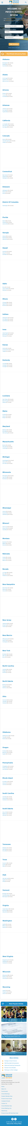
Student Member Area (6, 1096)
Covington (7, 366)
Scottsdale (7, 96)
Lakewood (8, 623)
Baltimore (7, 430)
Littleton (7, 142)
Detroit (7, 462)
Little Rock (7, 109)
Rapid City (7, 813)
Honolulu (7, 251)
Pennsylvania (8, 763)
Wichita (7, 348)
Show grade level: (9, 35)
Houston (7, 863)
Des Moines (8, 334)
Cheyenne (7, 992)
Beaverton (7, 752)
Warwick (7, 783)
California (6, 120)
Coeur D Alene (8, 288)
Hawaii (5, 248)
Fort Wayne (8, 319)
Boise (6, 287)
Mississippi (7, 508)
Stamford (7, 176)
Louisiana (6, 396)
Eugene (7, 754)
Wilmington (8, 190)
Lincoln (7, 559)
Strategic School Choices (10, 1061)
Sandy (6, 881)
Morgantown (8, 960)
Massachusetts (8, 441)
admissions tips (9, 20)
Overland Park (8, 350)
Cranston (7, 784)
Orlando (7, 222)
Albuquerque (8, 639)
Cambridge (7, 448)
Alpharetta (7, 239)
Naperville (7, 304)
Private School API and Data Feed (9, 1113)
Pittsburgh (8, 768)
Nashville (7, 849)
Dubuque (7, 336)
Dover (6, 193)
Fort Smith (7, 110)
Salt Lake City (8, 878)
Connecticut (7, 171)
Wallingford (8, 178)
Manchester (8, 588)
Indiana (5, 314)
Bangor (7, 417)
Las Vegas (7, 572)
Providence (8, 781)
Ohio (4, 696)
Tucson (7, 95)
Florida (5, 217)
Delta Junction (8, 81)
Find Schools (4, 1091)
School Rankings (5, 1094)
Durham (7, 672)
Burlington (7, 893)
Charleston (7, 800)
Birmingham (8, 63)
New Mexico (7, 635)
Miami (7, 221)
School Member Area (6, 1106)
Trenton (7, 626)
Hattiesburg (7, 514)
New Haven (7, 175)
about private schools (12, 19)
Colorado (6, 136)
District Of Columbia (10, 202)
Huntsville (7, 66)
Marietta (7, 237)
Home (2, 1086)
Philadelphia (8, 766)
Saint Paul (7, 477)
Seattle (7, 924)
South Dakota (8, 808)
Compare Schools (5, 1101)
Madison (7, 977)
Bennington (7, 896)
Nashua (7, 589)
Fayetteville (7, 112)
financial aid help (20, 20)
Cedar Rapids (8, 333)
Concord (7, 591)
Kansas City (8, 528)
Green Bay (7, 978)
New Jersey (7, 620)
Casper (6, 990)
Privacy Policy (17, 1124)
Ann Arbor (7, 463)
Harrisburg (7, 769)
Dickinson (7, 687)
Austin (7, 864)
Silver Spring (8, 433)
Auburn (7, 416)
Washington (8, 205)
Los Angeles (8, 124)
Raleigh (7, 671)
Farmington (8, 642)
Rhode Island (8, 778)
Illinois (5, 299)
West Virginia (8, 956)
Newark (7, 192)
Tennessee (7, 844)
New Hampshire (9, 584)
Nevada (5, 569)
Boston (7, 445)
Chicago (7, 302)
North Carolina (8, 666)
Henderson (8, 575)
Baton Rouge (8, 401)
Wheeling (7, 961)
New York (6, 650)
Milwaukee (8, 975)
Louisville (7, 363)
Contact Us (4, 1103)
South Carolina (8, 793)
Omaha (7, 557)
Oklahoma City (8, 735)
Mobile (7, 64)
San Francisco (8, 125)
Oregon (5, 747)
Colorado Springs (9, 141)
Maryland (6, 426)
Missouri (6, 523)
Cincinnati (7, 700)
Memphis (7, 848)
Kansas (5, 345)
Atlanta (7, 236)
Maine (5, 411)
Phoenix (7, 93)
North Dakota (8, 681)
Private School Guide (6, 1099)
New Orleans (8, 399)
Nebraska (6, 554)
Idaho (5, 283)
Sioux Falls (7, 812)
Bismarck (7, 685)
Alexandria (7, 912)
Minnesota (7, 472)
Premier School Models (10, 1068)
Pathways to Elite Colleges (11, 1070)
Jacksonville (8, 224)
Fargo (6, 686)
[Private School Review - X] (12, 1119)
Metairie (7, 402)
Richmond (7, 910)
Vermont (6, 890)
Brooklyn (7, 654)
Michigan (6, 457)
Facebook (15, 1119)
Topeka (7, 351)
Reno (6, 574)
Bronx (6, 657)
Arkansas (6, 105)
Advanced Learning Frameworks (12, 1065)
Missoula (7, 545)
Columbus (7, 701)
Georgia (6, 233)
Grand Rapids (8, 460)
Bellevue (7, 560)
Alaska (5, 75)
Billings (7, 543)
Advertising (4, 1111)
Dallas (7, 866)
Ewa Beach (7, 254)
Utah (4, 875)
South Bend (8, 321)
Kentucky (6, 360)
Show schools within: (10, 30)
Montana (6, 538)
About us (3, 1089)
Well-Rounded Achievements (11, 1063)
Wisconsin (6, 972)
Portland (7, 414)
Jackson (7, 511)
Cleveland (7, 703)
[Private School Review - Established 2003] (14, 2)
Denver (7, 139)
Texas (5, 859)
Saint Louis (8, 527)
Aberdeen (7, 815)
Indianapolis (8, 318)
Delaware (6, 187)
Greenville (7, 513)
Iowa (4, 329)
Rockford (7, 305)
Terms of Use (10, 1124)
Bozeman (7, 542)
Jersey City (7, 625)
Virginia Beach (8, 909)
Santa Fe (7, 640)
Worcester (7, 446)
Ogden (7, 880)
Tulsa (6, 737)
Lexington (7, 365)
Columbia (7, 530)
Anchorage (7, 78)
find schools (21, 19)
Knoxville (7, 851)
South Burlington (9, 895)
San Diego (8, 127)
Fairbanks (7, 79)
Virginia (6, 905)
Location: (7, 24)
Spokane (7, 927)
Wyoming (6, 987)
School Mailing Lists (6, 1108)
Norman (7, 738)
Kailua (6, 253)
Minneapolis (8, 476)
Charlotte (7, 669)
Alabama (6, 59)
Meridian (7, 290)
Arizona (6, 90)
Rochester (7, 479)
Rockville (7, 431)
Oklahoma (6, 732)
